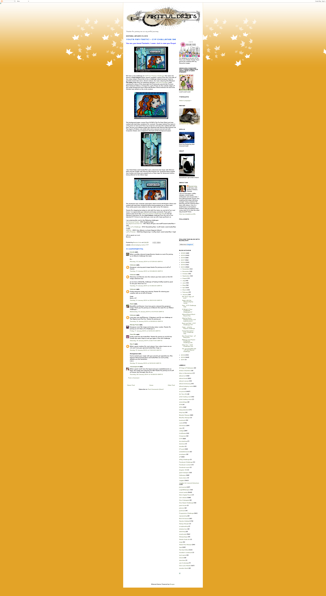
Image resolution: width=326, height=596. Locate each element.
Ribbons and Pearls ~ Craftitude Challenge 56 (189, 341)
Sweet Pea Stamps (185, 544)
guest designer (184, 472)
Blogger (172, 584)
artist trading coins (185, 399)
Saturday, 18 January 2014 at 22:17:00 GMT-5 (146, 340)
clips (180, 428)
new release (183, 497)
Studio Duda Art (184, 539)
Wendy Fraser (134, 324)
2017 (183, 260)
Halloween (182, 475)
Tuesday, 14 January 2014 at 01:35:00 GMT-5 (146, 285)
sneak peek (182, 534)
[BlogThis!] (155, 242)
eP (180, 457)
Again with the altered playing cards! (187, 302)
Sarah (132, 303)
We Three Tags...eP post (188, 297)
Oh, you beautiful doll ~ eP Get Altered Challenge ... (189, 350)
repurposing (183, 516)
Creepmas (182, 436)
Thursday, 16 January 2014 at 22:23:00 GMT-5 (146, 321)
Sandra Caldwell (184, 521)
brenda (132, 252)
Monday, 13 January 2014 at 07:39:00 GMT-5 (146, 261)
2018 (183, 257)
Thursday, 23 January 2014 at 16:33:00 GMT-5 (146, 374)
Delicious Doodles (162, 82)
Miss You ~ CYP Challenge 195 (187, 345)
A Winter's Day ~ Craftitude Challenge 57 (187, 310)
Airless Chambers (185, 370)
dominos (182, 443)
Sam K (132, 344)
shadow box (183, 529)
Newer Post (131, 385)
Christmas (182, 425)
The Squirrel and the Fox (134, 223)
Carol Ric (133, 334)
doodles (181, 446)
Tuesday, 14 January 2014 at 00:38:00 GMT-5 (146, 271)
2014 (183, 267)
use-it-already (183, 563)
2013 (183, 355)
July (183, 280)
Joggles (181, 480)
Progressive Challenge (186, 513)
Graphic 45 (183, 470)
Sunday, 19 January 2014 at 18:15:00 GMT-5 (145, 363)
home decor (183, 478)
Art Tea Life (183, 394)
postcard (182, 510)
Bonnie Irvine (193, 186)
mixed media (183, 492)
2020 (183, 253)
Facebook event (184, 467)
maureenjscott (134, 366)
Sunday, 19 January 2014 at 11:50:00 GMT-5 (145, 350)
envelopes (182, 454)
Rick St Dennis (184, 518)
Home (151, 385)
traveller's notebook (185, 552)
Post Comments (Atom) (156, 389)
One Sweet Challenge (186, 503)
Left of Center (131, 232)
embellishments (184, 451)
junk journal (183, 487)
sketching (182, 531)
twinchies (182, 560)
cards (181, 423)
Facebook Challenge (185, 462)
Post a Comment (133, 378)
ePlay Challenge (184, 459)
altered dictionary (185, 383)
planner (181, 508)
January (185, 294)
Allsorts (128, 230)
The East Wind (183, 550)
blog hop (182, 412)
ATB (180, 404)
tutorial (181, 557)
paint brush (183, 505)
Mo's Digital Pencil (185, 495)
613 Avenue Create (132, 222)
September (186, 276)
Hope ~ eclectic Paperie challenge (188, 327)
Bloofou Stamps (184, 417)
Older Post (171, 385)
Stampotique (183, 536)
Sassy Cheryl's (184, 523)
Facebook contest (185, 464)
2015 (183, 264)
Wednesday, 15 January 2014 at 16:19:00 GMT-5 (147, 311)
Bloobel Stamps (184, 415)
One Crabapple (184, 500)
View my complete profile (187, 214)
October (185, 273)
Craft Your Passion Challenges (154, 75)
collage (181, 430)
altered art (182, 376)
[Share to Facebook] (158, 242)
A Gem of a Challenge (133, 227)
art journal (182, 391)
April (184, 287)
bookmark (182, 420)
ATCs (181, 407)
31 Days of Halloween (186, 368)
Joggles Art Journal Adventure (189, 483)
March (184, 290)
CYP (147, 245)
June (184, 283)
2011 (183, 359)
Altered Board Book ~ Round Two (189, 315)
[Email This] (153, 242)
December (186, 269)
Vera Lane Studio (184, 565)
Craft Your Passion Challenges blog (153, 213)
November (185, 271)
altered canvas (184, 381)
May (184, 285)
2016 (183, 262)
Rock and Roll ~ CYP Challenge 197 (189, 324)
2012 (183, 357)
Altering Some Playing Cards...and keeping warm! (189, 319)
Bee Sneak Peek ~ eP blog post (189, 336)
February (185, 292)
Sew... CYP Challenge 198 (189, 306)
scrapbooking (183, 526)
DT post (181, 449)
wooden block (183, 568)
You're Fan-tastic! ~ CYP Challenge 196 (188, 332)
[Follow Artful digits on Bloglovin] (186, 245)
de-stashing (183, 441)
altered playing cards (138, 245)
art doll (181, 389)
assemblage (183, 402)
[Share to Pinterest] (160, 242)
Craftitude (182, 433)
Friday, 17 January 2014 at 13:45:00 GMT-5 (145, 331)
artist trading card (185, 396)
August (184, 278)
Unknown (133, 265)
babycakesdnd (184, 409)
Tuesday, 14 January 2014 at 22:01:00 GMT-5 (146, 300)
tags (180, 547)
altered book (183, 378)
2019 (183, 255)
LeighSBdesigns (184, 489)
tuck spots (182, 555)
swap (180, 542)
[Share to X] (156, 242)
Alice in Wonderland (185, 373)
